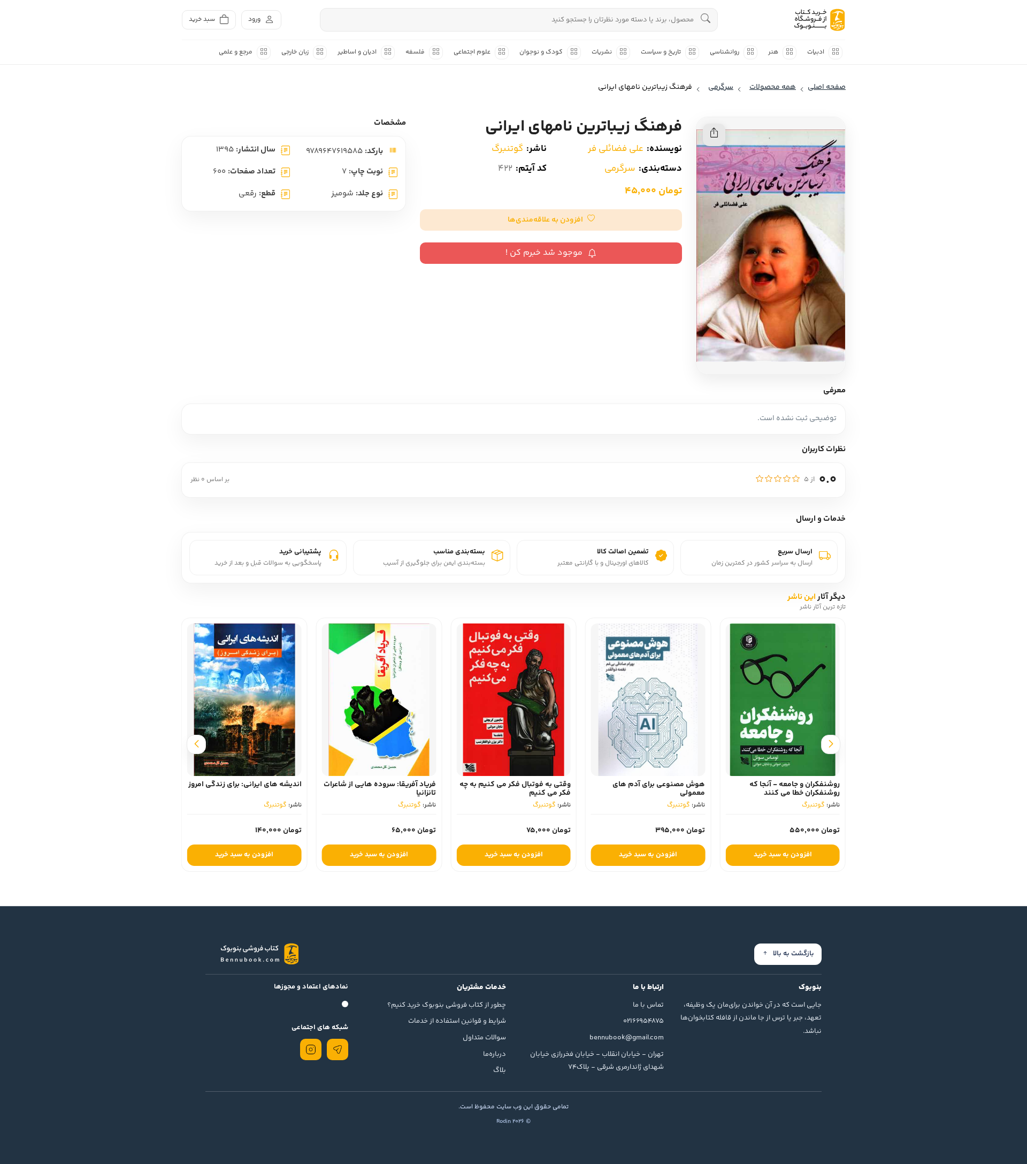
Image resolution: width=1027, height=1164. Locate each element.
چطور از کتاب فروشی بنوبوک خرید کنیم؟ (446, 1005)
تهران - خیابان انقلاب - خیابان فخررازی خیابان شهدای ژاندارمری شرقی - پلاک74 (597, 1061)
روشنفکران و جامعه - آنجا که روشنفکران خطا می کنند (794, 789)
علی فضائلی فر (615, 149)
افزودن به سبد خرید (783, 854)
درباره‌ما (494, 1054)
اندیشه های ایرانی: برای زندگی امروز (245, 784)
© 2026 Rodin (513, 1121)
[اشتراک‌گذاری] (714, 135)
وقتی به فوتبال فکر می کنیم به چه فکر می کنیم (515, 789)
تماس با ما (648, 1005)
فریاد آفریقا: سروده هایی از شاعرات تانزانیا (380, 789)
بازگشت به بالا (793, 953)
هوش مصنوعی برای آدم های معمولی (658, 789)
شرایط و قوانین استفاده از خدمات (457, 1021)
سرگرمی (619, 169)
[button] (551, 220)
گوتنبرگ (507, 149)
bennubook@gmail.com (626, 1037)
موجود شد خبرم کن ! (544, 253)
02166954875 (643, 1021)
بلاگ (499, 1070)
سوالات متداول (484, 1037)
